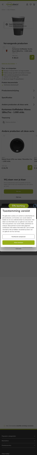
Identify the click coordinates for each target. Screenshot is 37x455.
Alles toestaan (18, 242)
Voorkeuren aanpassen (18, 237)
